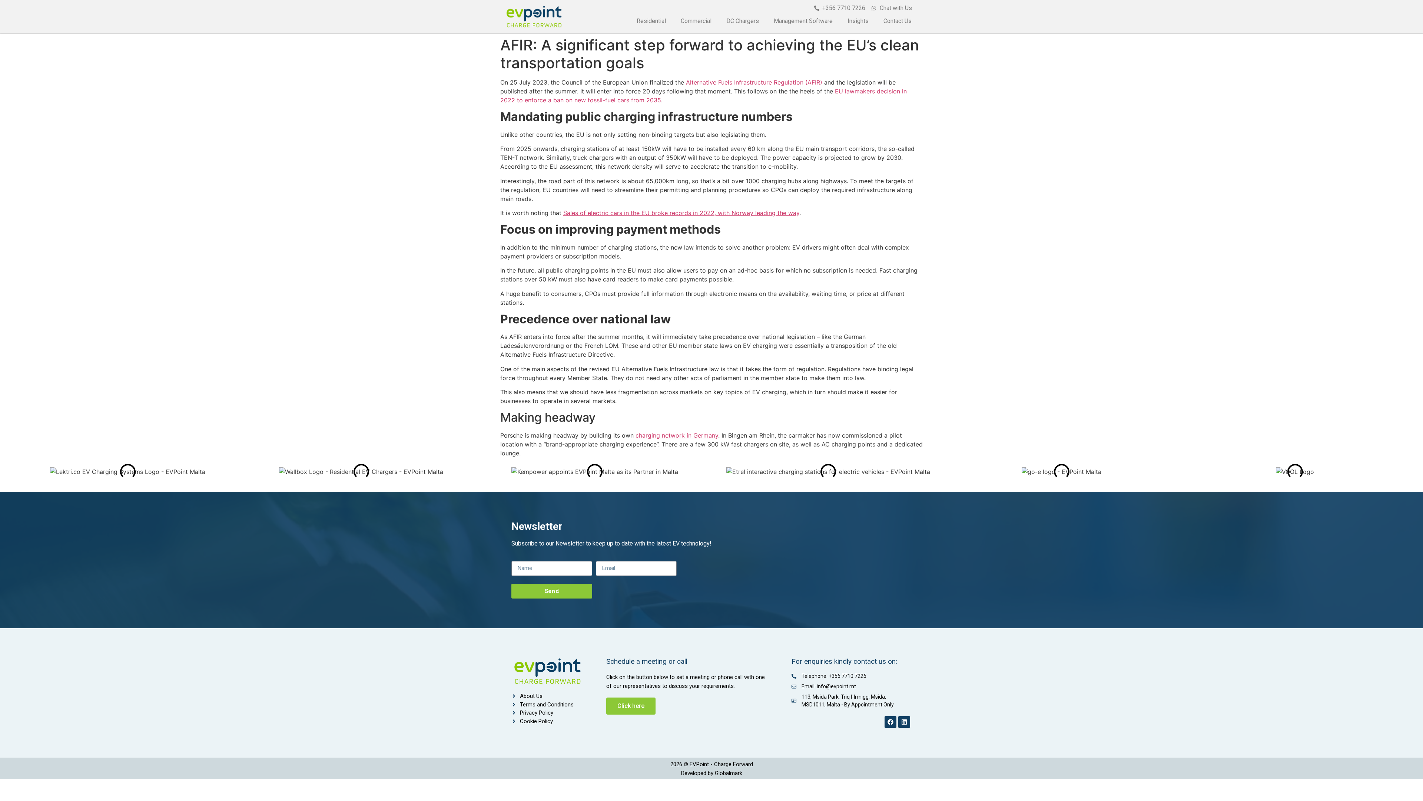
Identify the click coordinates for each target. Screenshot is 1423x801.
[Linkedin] (904, 722)
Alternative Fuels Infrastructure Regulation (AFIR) (754, 82)
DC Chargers (742, 20)
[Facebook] (890, 722)
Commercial (696, 20)
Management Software (803, 20)
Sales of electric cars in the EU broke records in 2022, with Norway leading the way (681, 213)
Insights (858, 20)
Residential (651, 20)
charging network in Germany (677, 435)
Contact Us (897, 20)
